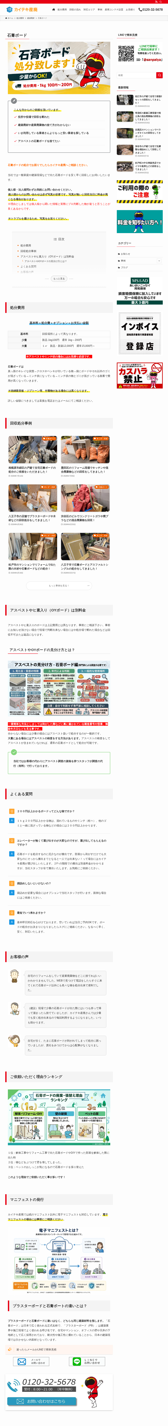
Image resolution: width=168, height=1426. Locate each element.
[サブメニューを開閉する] (159, 261)
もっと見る (59, 278)
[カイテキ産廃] (21, 9)
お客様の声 (27, 272)
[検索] (160, 2)
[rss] (156, 2)
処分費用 (26, 245)
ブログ (124, 267)
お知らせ (125, 253)
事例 (123, 260)
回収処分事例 (28, 251)
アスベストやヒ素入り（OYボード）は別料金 (47, 256)
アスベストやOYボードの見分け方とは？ (46, 261)
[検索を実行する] (159, 75)
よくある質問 (28, 266)
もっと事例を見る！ (59, 585)
